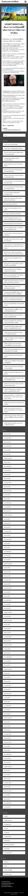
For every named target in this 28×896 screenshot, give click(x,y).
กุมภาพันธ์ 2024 (7, 446)
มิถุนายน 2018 (7, 640)
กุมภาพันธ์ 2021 (7, 551)
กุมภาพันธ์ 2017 (7, 705)
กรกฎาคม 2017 (7, 685)
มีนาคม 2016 (7, 750)
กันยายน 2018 (7, 628)
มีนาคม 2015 (7, 799)
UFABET (6, 816)
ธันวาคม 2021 (7, 511)
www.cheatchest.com (6, 884)
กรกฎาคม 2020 (7, 580)
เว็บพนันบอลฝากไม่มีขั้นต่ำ (10, 2)
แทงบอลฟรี (6, 848)
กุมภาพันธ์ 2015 (7, 803)
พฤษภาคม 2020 (7, 588)
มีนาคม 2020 (7, 596)
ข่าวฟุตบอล (6, 832)
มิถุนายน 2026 (7, 442)
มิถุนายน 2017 (7, 689)
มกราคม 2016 (7, 758)
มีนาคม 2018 (7, 653)
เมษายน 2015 (7, 795)
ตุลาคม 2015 (7, 770)
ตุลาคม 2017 (7, 673)
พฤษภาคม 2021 (7, 539)
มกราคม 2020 (7, 604)
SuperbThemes (14, 894)
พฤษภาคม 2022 (7, 490)
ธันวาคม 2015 (7, 762)
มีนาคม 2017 (7, 701)
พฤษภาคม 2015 (7, 790)
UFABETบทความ (8, 820)
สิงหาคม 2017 (7, 681)
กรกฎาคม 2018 (7, 636)
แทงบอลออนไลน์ (8, 852)
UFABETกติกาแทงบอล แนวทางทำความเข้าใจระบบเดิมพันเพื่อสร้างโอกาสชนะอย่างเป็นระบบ (13, 410)
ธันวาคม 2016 (7, 713)
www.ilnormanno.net (5, 881)
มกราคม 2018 (7, 661)
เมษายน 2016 (7, 746)
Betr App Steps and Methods (10, 204)
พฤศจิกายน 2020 (8, 563)
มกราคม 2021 (7, 555)
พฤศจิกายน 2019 (8, 612)
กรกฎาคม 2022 (7, 482)
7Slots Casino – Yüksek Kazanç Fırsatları (13, 148)
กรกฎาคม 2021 (7, 531)
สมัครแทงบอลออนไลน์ (9, 844)
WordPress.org (7, 874)
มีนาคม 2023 (7, 462)
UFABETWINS (10, 125)
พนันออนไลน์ (7, 840)
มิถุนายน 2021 (7, 535)
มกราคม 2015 (7, 807)
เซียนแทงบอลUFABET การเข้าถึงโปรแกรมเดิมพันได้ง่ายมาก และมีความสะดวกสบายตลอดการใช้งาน (13, 397)
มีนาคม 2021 (7, 547)
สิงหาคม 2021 (7, 527)
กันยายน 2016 (7, 726)
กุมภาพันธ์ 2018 (7, 657)
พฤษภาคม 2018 (7, 644)
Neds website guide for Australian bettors (13, 223)
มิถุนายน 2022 (7, 486)
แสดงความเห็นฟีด (8, 870)
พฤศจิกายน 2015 (8, 766)
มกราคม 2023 (7, 470)
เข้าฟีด (5, 866)
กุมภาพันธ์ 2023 (7, 466)
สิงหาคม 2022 (7, 478)
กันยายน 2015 (7, 774)
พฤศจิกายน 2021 (8, 515)
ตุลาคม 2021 (7, 519)
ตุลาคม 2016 (7, 721)
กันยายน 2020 (7, 571)
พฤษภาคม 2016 (7, 742)
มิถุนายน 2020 (7, 584)
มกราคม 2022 (7, 507)
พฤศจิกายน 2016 (8, 717)
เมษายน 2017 (7, 697)
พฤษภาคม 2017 (7, 693)
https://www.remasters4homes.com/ (12, 129)
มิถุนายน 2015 (7, 786)
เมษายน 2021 (7, 543)
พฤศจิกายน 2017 (8, 669)
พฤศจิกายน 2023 (8, 458)
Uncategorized (7, 824)
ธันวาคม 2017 (7, 665)
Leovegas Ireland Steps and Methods (12, 213)
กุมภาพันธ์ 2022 (7, 502)
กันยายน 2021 (7, 523)
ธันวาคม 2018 (7, 616)
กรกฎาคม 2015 (7, 782)
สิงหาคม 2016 (7, 730)
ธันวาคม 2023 (7, 454)
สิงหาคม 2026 (7, 434)
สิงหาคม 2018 (7, 632)
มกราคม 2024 (7, 450)
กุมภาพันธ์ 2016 (7, 754)
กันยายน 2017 (7, 677)
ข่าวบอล (6, 828)
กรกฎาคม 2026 (7, 438)
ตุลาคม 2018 (7, 624)
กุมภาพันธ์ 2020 (7, 600)
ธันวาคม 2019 (7, 608)
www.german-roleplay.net (6, 886)
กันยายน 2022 (7, 474)
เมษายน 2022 (7, 494)
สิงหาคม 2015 (7, 778)
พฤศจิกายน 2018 (8, 620)
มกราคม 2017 (7, 709)
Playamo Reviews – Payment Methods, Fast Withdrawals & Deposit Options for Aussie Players (14, 246)
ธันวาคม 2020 (7, 559)
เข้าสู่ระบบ (6, 862)
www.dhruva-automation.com (7, 883)
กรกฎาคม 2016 (7, 734)
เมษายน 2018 (7, 649)
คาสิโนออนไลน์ (7, 836)
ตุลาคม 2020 (7, 567)
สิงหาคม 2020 (7, 575)
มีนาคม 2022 (7, 498)
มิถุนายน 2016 (7, 738)
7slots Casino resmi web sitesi (11, 144)
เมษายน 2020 (7, 592)
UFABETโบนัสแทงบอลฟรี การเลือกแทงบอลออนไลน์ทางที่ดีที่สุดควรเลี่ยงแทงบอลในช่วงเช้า (13, 417)
